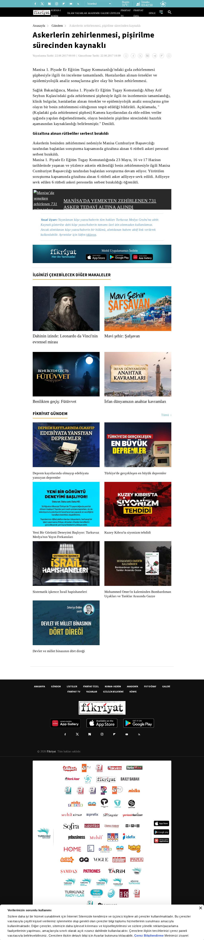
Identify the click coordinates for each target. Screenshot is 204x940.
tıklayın (94, 240)
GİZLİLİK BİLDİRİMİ (113, 700)
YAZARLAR (89, 13)
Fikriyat (51, 761)
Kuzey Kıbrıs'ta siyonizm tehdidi (127, 537)
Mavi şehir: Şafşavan (122, 341)
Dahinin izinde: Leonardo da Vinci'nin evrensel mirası (58, 344)
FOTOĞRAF (150, 695)
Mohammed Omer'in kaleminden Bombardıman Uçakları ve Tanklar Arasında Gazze (135, 601)
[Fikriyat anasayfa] (63, 259)
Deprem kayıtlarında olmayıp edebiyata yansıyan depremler (61, 480)
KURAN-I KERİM (113, 695)
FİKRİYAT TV (128, 13)
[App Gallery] (142, 262)
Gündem (58, 26)
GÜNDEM (56, 695)
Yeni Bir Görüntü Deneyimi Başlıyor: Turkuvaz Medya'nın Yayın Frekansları (65, 539)
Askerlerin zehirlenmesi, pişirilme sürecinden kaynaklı (108, 26)
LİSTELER (117, 13)
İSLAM (80, 13)
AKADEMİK (99, 13)
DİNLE (153, 13)
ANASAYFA (39, 695)
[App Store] (96, 262)
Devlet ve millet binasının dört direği (59, 660)
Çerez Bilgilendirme (149, 935)
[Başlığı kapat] (200, 908)
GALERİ (108, 13)
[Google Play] (119, 262)
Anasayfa (39, 26)
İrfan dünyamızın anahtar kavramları (137, 406)
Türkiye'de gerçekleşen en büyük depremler (136, 478)
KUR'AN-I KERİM (68, 13)
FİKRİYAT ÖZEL (142, 13)
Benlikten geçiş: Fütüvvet (56, 406)
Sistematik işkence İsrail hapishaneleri (60, 597)
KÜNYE (133, 700)
